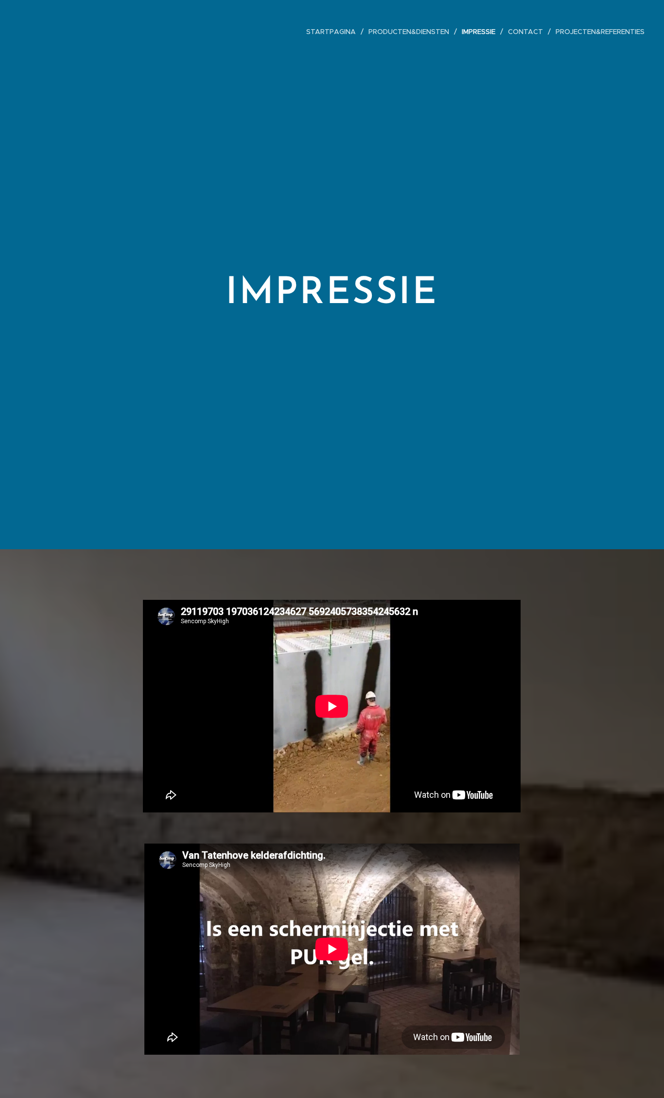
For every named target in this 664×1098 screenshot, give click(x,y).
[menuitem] (334, 31)
